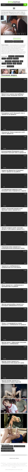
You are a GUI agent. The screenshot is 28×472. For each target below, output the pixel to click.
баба (21, 61)
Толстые (16, 58)
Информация (8, 41)
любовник (8, 61)
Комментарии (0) (18, 41)
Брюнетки (11, 56)
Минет (3, 58)
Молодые (9, 58)
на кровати (16, 61)
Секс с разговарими (19, 446)
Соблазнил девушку (7, 446)
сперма (19, 63)
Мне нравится (7, 38)
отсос (4, 63)
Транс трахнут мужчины (8, 450)
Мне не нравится (10, 38)
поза (14, 63)
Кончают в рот (19, 56)
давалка (9, 63)
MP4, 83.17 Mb (10, 66)
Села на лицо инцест (7, 448)
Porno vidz (20, 469)
